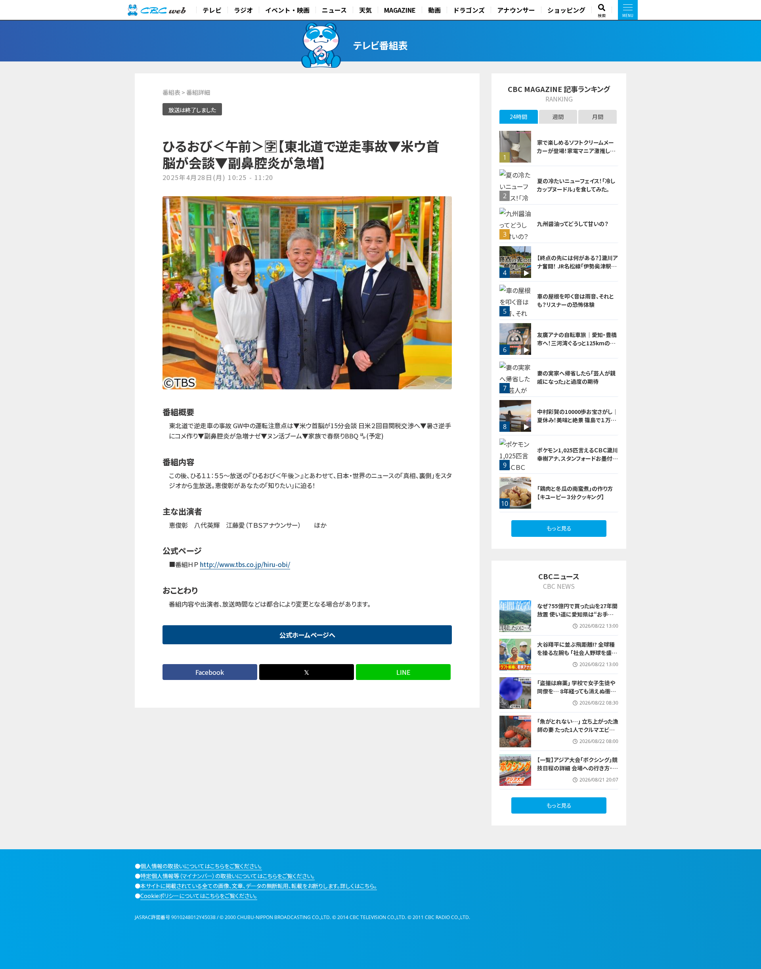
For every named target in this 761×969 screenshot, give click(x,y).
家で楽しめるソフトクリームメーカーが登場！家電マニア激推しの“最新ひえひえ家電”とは (576, 150)
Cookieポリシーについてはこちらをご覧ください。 (198, 896)
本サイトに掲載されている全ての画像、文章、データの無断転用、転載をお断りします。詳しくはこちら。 (258, 886)
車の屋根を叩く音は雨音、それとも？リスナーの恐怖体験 (575, 300)
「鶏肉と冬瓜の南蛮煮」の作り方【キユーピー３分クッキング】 (575, 492)
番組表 (171, 92)
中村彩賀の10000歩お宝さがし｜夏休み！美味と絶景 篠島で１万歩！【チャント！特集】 (577, 420)
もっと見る (559, 528)
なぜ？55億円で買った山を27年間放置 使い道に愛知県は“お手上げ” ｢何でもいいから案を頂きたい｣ (577, 618)
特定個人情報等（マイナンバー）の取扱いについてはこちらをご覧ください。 (227, 876)
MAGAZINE (400, 10)
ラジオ (243, 10)
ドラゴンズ (469, 10)
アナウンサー (516, 10)
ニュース (334, 10)
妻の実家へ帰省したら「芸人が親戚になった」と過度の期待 (576, 377)
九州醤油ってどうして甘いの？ (572, 224)
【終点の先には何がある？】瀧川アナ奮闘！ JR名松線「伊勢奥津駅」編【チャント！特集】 (577, 266)
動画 (434, 10)
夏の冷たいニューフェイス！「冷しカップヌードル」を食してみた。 (576, 185)
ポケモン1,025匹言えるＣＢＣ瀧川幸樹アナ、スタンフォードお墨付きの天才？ (577, 458)
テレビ (212, 10)
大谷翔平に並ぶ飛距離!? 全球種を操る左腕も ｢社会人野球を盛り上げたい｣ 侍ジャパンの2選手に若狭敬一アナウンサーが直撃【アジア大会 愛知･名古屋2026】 (576, 661)
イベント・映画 (287, 10)
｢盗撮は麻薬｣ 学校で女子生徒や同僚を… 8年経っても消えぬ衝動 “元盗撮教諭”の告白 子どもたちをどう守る (576, 695)
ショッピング (566, 10)
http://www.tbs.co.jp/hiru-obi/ (245, 564)
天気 (365, 10)
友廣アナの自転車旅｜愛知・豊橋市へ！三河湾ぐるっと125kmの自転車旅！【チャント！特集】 (577, 343)
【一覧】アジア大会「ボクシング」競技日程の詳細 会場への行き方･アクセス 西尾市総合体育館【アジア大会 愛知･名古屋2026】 (577, 772)
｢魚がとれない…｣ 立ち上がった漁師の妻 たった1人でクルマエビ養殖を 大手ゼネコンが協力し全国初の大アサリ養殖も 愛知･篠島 (577, 733)
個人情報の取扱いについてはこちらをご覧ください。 (201, 866)
